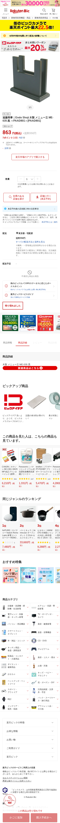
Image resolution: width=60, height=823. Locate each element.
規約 (55, 222)
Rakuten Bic (19, 11)
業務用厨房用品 (41, 18)
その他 (55, 18)
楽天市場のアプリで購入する (30, 157)
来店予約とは (47, 222)
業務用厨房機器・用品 (20, 18)
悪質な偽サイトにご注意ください (17, 781)
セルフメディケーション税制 (15, 778)
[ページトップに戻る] (55, 812)
